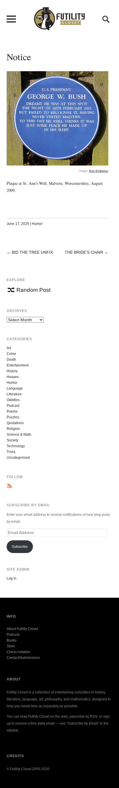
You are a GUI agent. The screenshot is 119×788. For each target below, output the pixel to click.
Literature (14, 394)
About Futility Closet (22, 629)
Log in (11, 578)
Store (11, 646)
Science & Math (19, 434)
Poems (12, 411)
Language (15, 388)
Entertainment (18, 365)
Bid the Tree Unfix (32, 252)
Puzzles (13, 417)
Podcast (13, 406)
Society (12, 440)
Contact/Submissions (23, 658)
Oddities (13, 400)
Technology (16, 446)
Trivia (11, 452)
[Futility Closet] (59, 27)
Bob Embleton (98, 170)
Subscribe (20, 547)
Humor (37, 224)
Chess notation (18, 652)
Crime (11, 354)
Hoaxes (13, 377)
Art (9, 348)
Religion (13, 429)
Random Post (33, 290)
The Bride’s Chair (84, 252)
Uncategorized (18, 458)
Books (11, 640)
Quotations (15, 423)
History (12, 371)
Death (11, 360)
